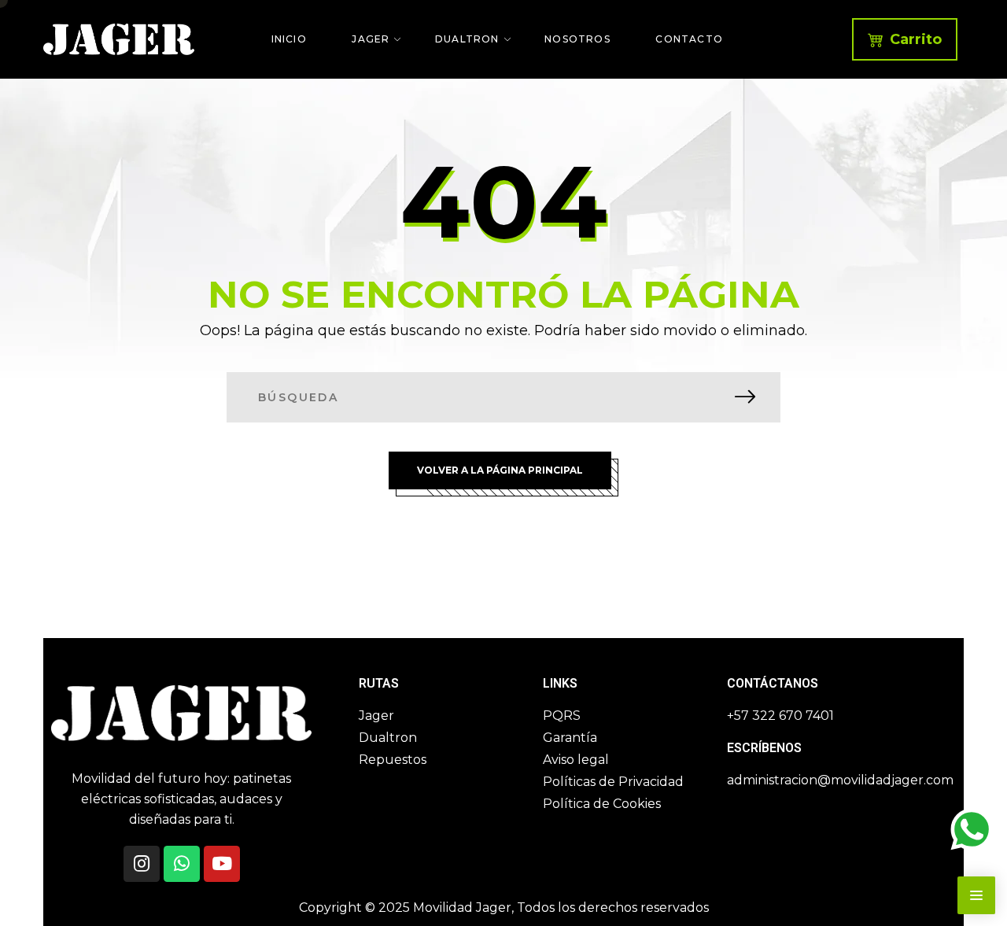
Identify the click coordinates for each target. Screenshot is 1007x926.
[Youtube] (222, 864)
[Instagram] (142, 864)
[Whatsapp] (182, 864)
